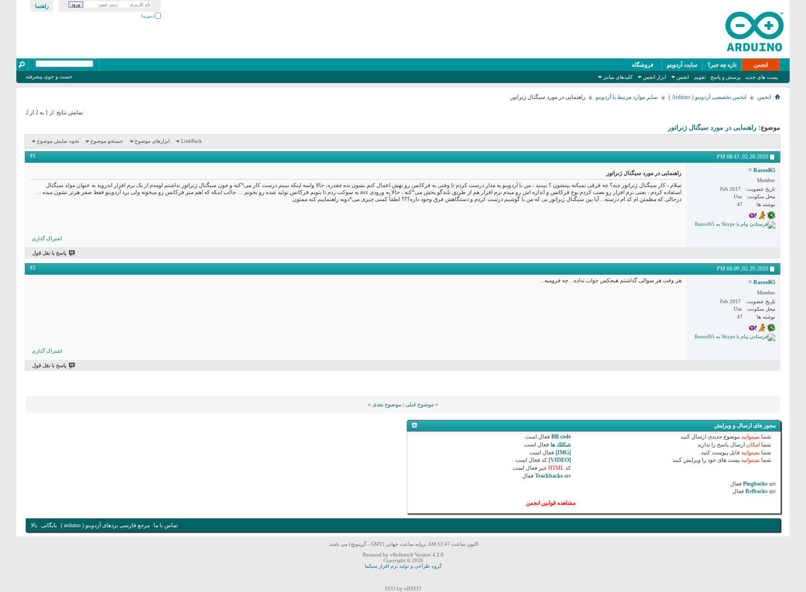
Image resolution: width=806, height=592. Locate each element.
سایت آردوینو (682, 65)
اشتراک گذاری (47, 238)
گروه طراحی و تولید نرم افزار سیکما (403, 566)
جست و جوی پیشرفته (49, 76)
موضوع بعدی (386, 404)
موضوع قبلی (419, 404)
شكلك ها (560, 444)
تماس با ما (165, 525)
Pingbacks (755, 484)
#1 (32, 156)
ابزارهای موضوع (152, 141)
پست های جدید (761, 77)
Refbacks (756, 491)
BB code (561, 436)
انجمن (761, 65)
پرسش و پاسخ (725, 77)
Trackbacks (549, 476)
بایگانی (49, 525)
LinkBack (191, 141)
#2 (32, 268)
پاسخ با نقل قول (49, 253)
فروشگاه (642, 65)
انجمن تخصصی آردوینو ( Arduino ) (707, 97)
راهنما (42, 6)
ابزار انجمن (654, 77)
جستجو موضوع (106, 141)
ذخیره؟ (148, 16)
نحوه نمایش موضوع (58, 141)
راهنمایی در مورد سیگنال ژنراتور (712, 127)
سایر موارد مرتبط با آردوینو (627, 97)
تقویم (700, 77)
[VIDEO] (560, 460)
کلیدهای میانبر (617, 77)
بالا (34, 525)
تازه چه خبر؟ (722, 65)
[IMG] (563, 452)
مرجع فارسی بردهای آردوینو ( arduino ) (105, 525)
